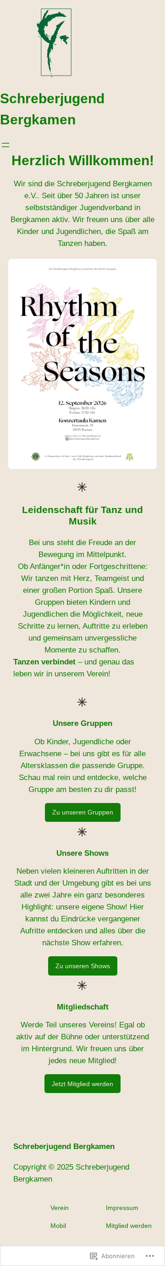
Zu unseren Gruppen (82, 812)
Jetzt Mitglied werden (82, 1084)
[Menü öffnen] (5, 145)
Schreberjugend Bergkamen (64, 1146)
